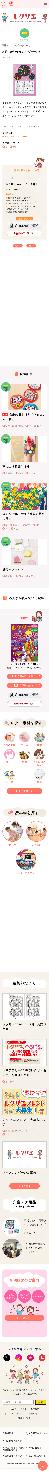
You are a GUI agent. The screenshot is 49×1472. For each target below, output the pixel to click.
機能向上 (9, 473)
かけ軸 (31, 473)
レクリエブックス (16, 1414)
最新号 (23, 1409)
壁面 (28, 525)
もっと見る (24, 1185)
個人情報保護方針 (13, 1441)
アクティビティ (22, 1131)
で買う (32, 233)
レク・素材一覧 (24, 791)
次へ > (31, 246)
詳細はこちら (24, 219)
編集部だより (24, 1418)
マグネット (33, 576)
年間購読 (11, 5)
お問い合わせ (35, 1448)
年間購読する (26, 685)
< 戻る (17, 246)
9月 (30, 426)
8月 (14, 147)
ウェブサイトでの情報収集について (13, 1449)
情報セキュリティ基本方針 (37, 1434)
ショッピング (35, 1414)
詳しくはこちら (24, 1318)
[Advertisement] (24, 281)
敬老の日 (19, 426)
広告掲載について (37, 1456)
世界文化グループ (13, 1456)
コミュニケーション (15, 1134)
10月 (39, 426)
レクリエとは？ (3, 6)
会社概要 (9, 1433)
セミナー (9, 1082)
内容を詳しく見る (26, 676)
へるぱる (17, 1394)
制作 (7, 426)
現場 (7, 1131)
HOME (13, 1409)
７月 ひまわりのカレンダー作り (16, 136)
